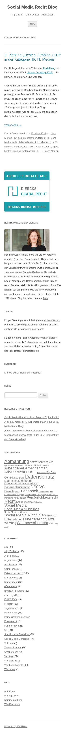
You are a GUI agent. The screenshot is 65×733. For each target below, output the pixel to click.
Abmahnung (16, 461)
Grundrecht (44, 492)
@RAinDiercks (52, 320)
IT (41, 151)
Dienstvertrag (11, 577)
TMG (49, 515)
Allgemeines (10, 560)
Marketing (8, 498)
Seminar (39, 502)
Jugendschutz (11, 608)
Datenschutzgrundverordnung (21, 483)
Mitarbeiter (20, 497)
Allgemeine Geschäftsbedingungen (33, 465)
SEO (6, 630)
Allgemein (20, 138)
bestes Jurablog (12, 151)
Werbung (10, 523)
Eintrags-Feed (11, 695)
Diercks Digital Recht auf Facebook (22, 372)
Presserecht (10, 621)
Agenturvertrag (11, 465)
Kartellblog (49, 68)
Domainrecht (11, 582)
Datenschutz (29, 151)
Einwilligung (12, 491)
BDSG (31, 472)
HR (51, 491)
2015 (30, 146)
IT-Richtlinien (30, 494)
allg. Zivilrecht (11, 551)
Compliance (11, 477)
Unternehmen (13, 519)
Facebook (29, 491)
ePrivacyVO (10, 595)
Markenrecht (10, 142)
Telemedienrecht (27, 142)
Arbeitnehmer (36, 468)
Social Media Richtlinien (25, 515)
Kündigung (41, 494)
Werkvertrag (10, 660)
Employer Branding (14, 590)
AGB (51, 462)
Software (9, 643)
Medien (54, 151)
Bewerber (41, 472)
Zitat (6, 526)
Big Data (51, 472)
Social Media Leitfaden (15, 512)
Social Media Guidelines (21, 509)
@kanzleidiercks (48, 337)
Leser (46, 151)
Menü (32, 24)
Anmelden (9, 691)
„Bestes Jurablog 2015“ (40, 72)
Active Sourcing (39, 461)
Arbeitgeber (14, 468)
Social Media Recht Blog (32, 7)
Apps (55, 146)
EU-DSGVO (10, 599)
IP (38, 151)
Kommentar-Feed (13, 700)
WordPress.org (12, 704)
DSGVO (37, 487)
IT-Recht (51, 138)
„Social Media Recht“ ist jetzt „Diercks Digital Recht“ (31, 417)
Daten (21, 478)
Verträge (8, 656)
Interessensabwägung (14, 494)
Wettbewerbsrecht (32, 523)
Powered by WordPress (15, 726)
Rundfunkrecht (12, 625)
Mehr (45, 298)
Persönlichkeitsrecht (42, 497)
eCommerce (10, 586)
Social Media (15, 505)
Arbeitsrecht (14, 472)
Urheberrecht (44, 142)
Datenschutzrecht (36, 138)
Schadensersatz (25, 502)
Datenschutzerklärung (18, 480)
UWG (50, 519)
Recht (10, 501)
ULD (55, 516)
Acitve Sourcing (43, 146)
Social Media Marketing (16, 638)
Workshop (53, 523)
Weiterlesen (12, 124)
